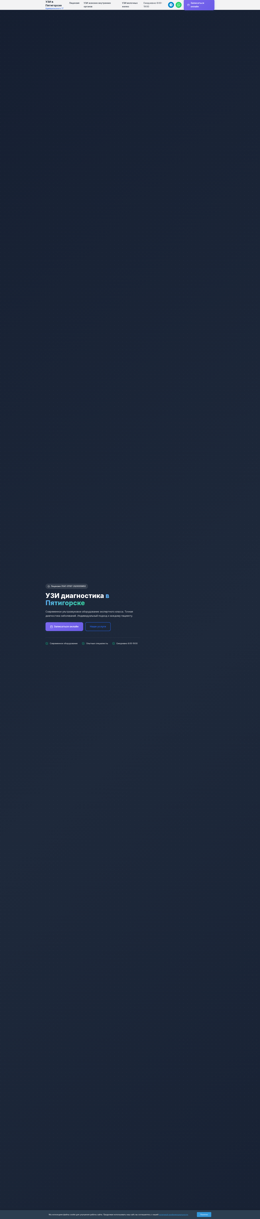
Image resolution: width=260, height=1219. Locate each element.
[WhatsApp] (179, 5)
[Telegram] (171, 5)
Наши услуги (98, 626)
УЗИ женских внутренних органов (97, 5)
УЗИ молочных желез (130, 5)
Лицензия (74, 3)
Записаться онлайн (66, 626)
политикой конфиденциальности (173, 1214)
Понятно (204, 1214)
